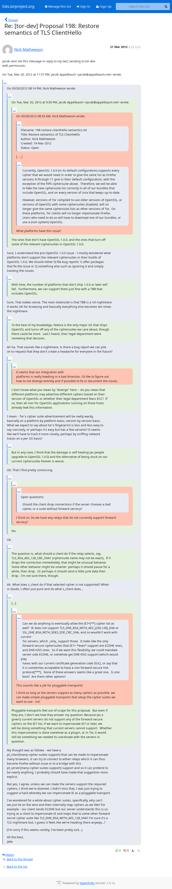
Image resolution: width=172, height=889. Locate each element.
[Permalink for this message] (139, 851)
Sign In (84, 6)
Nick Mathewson (28, 49)
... (5, 82)
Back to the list (16, 867)
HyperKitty (87, 883)
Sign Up (105, 6)
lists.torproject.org (18, 6)
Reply (9, 855)
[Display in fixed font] (133, 851)
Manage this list (59, 6)
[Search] (166, 6)
